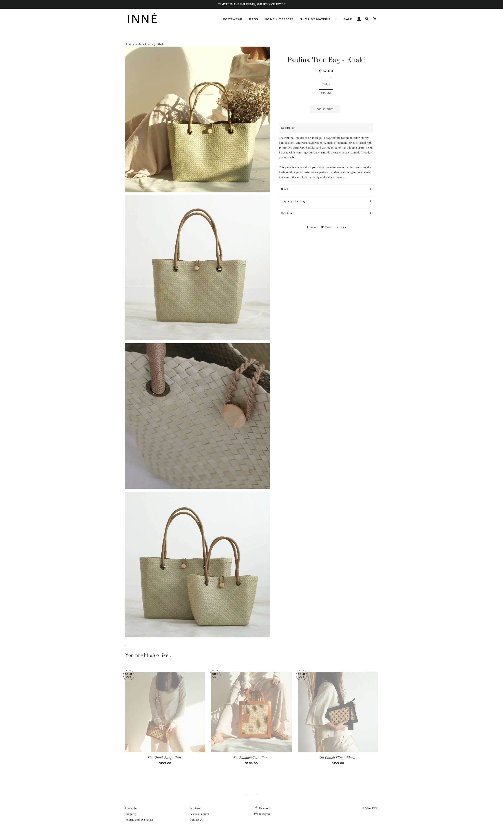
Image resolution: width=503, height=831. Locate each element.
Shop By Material (316, 19)
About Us (130, 808)
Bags (253, 19)
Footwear (232, 19)
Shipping (130, 814)
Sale (348, 19)
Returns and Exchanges (139, 819)
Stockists (195, 808)
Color (326, 84)
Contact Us (196, 819)
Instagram (265, 814)
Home (128, 44)
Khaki (326, 92)
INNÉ (375, 808)
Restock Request (199, 814)
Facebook (264, 808)
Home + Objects (279, 19)
